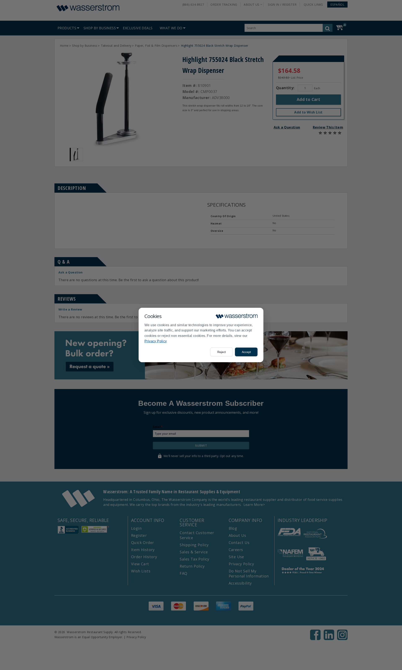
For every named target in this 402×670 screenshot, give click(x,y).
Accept (246, 352)
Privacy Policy (155, 341)
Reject (221, 352)
